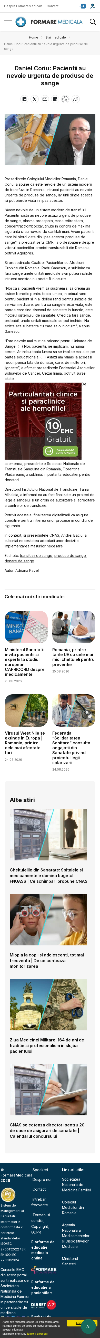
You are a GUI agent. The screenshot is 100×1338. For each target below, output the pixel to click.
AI (88, 1326)
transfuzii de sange (36, 555)
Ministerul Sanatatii (70, 1261)
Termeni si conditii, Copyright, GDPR (40, 1223)
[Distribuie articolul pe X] (35, 99)
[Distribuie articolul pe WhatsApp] (65, 99)
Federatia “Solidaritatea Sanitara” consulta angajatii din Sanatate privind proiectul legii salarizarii (71, 747)
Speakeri (40, 1170)
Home (33, 37)
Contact (52, 6)
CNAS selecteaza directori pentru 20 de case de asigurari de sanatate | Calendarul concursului (47, 1130)
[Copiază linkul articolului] (76, 99)
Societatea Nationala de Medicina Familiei (15, 1291)
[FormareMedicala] (50, 22)
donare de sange (19, 561)
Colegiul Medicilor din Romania (73, 1207)
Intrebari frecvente (39, 1202)
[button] (82, 6)
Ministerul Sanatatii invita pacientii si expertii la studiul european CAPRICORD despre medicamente (25, 662)
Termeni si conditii (37, 1333)
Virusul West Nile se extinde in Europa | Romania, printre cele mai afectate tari (25, 742)
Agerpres (25, 253)
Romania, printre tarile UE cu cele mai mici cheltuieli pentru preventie (73, 657)
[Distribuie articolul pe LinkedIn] (55, 99)
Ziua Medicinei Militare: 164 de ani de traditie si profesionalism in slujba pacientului (47, 1045)
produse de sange (70, 555)
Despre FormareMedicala (23, 6)
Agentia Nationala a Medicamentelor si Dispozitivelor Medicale (75, 1236)
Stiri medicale (55, 37)
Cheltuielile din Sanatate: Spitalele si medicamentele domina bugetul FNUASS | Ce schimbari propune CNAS (48, 875)
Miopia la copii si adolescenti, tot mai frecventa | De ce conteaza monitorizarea (47, 960)
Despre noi (42, 1179)
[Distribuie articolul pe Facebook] (24, 99)
